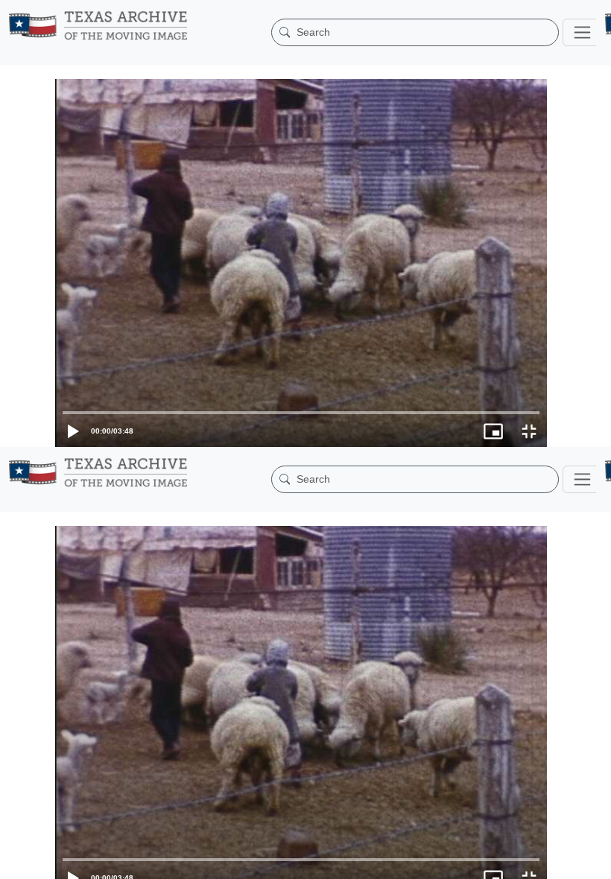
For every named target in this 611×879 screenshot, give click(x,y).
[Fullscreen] (593, 860)
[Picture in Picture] (557, 860)
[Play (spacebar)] (18, 860)
